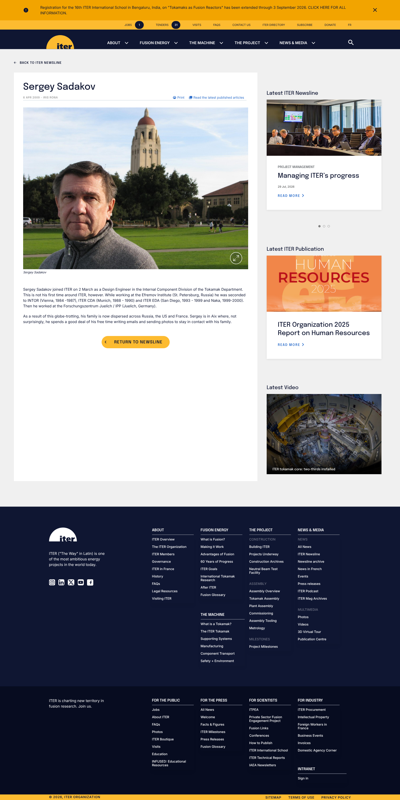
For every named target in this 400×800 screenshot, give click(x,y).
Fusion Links (259, 728)
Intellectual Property (313, 717)
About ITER (160, 717)
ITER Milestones (213, 732)
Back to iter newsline (40, 63)
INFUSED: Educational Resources (169, 763)
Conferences (259, 736)
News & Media (293, 42)
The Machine (202, 42)
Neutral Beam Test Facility (263, 571)
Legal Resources (165, 591)
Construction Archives (266, 562)
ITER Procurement (312, 710)
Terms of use (301, 798)
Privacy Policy (336, 798)
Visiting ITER (162, 599)
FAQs (156, 584)
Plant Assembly (261, 606)
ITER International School (268, 750)
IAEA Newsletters (262, 765)
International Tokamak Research (218, 578)
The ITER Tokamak (215, 631)
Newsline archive (311, 562)
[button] (374, 39)
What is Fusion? (213, 539)
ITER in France (163, 569)
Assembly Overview (264, 591)
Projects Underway (264, 554)
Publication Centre (312, 639)
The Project (247, 42)
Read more (290, 196)
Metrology (257, 628)
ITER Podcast (308, 591)
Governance (161, 562)
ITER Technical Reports (267, 758)
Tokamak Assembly (264, 599)
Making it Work (212, 547)
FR (349, 25)
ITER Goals (209, 569)
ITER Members (163, 554)
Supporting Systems (216, 639)
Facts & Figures (213, 725)
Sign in (303, 778)
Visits (156, 747)
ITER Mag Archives (312, 599)
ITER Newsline (309, 554)
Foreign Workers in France (312, 726)
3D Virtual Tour (309, 632)
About (113, 42)
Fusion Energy (155, 42)
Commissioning (261, 613)
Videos (303, 624)
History (157, 576)
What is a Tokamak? (216, 624)
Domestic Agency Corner (317, 750)
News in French (310, 569)
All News (304, 547)
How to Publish (260, 743)
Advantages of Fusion (217, 554)
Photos (303, 617)
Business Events (310, 736)
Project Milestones (263, 647)
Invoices (304, 743)
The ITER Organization (169, 547)
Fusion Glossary (213, 595)
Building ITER (259, 547)
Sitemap (273, 798)
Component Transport (218, 654)
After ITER (208, 587)
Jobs (156, 710)
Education (160, 754)
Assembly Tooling (263, 621)
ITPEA (254, 710)
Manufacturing (212, 646)
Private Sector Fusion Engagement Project (265, 719)
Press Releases (212, 739)
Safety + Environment (217, 661)
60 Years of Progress (217, 562)
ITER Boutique (163, 739)
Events (303, 576)
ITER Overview (163, 539)
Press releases (309, 584)
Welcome (208, 717)
